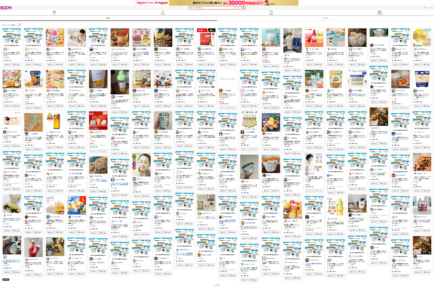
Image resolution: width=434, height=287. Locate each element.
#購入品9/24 (179, 135)
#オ (47, 265)
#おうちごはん (115, 183)
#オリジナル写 (210, 218)
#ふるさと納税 (223, 137)
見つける (162, 12)
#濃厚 (379, 174)
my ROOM (380, 12)
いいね (17, 64)
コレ (8, 64)
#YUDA (102, 52)
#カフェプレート (181, 253)
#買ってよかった (359, 94)
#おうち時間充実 (102, 181)
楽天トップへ (428, 8)
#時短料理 (189, 253)
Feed (54, 12)
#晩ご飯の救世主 (187, 255)
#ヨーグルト (93, 54)
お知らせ (271, 12)
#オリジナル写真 (8, 220)
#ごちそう (93, 179)
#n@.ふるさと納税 (32, 180)
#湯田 (61, 263)
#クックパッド (403, 95)
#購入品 (351, 94)
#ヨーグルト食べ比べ (52, 263)
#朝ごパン (99, 179)
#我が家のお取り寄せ (11, 261)
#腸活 (383, 174)
